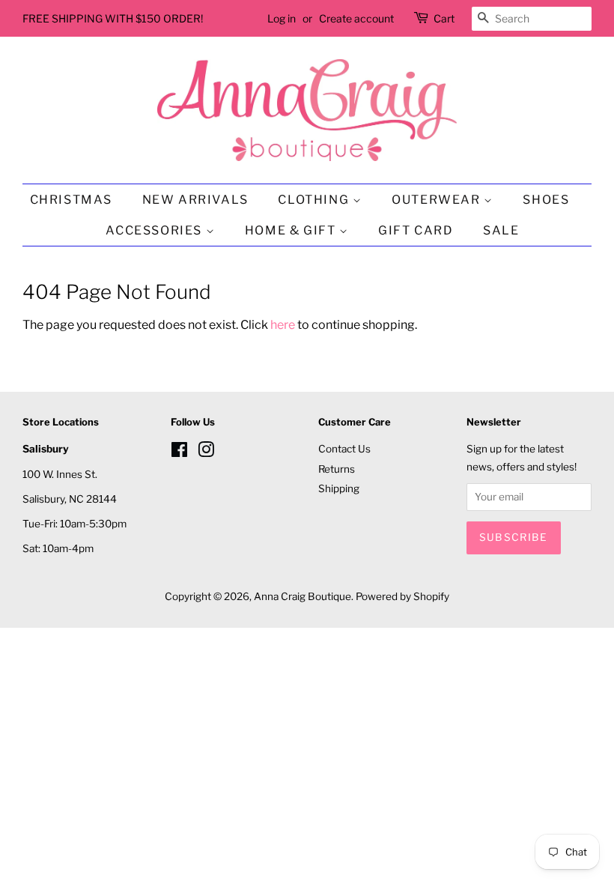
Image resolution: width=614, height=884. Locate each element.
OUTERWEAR (438, 200)
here (282, 325)
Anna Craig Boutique (302, 596)
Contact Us (344, 449)
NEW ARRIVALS (195, 200)
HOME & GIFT (292, 230)
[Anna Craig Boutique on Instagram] (206, 452)
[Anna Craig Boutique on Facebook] (179, 452)
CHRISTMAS (71, 200)
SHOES (546, 200)
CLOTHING (315, 200)
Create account (356, 18)
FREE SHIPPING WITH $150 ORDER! (112, 18)
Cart (444, 18)
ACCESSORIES (155, 230)
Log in (281, 18)
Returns (336, 469)
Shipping (338, 488)
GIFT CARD (415, 230)
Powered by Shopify (402, 596)
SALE (501, 230)
